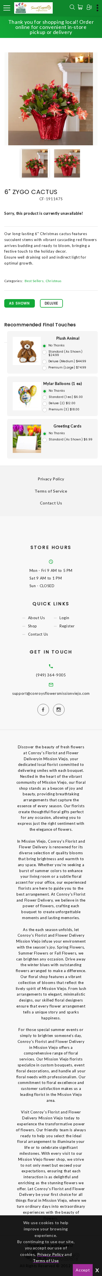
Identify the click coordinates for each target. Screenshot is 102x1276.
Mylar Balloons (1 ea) (62, 383)
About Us (36, 618)
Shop (32, 626)
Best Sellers (34, 281)
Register (67, 626)
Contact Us (51, 502)
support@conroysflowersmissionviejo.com (51, 693)
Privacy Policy (51, 478)
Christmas (54, 281)
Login (64, 618)
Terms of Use (46, 1260)
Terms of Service (51, 491)
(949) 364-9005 (51, 675)
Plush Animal (68, 338)
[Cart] (81, 7)
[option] (51, 99)
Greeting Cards (67, 426)
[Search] (72, 8)
